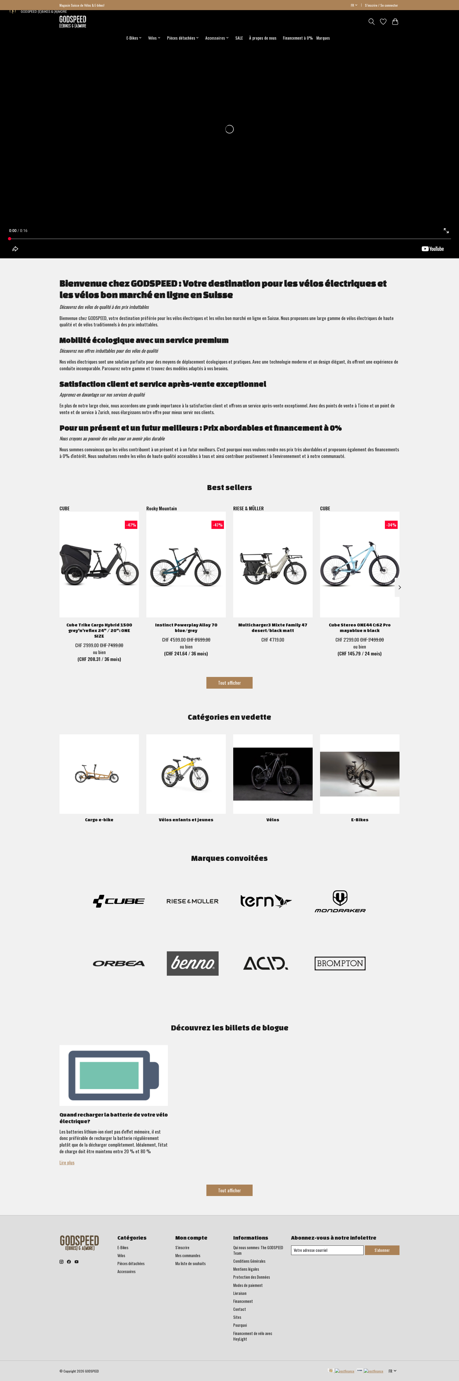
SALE (239, 38)
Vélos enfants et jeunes (186, 819)
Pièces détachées (130, 1263)
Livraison (239, 1293)
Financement (243, 1301)
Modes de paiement (248, 1285)
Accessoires (126, 1271)
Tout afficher (229, 682)
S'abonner (382, 1250)
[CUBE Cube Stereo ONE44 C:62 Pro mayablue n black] (360, 564)
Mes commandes (187, 1255)
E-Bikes (359, 819)
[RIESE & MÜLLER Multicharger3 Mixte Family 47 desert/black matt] (273, 564)
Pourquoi (240, 1325)
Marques (323, 38)
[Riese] (192, 901)
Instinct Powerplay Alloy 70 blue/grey (186, 627)
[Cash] (341, 1371)
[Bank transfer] (370, 1371)
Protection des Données (251, 1277)
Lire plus (67, 1162)
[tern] (266, 901)
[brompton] (340, 964)
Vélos (272, 819)
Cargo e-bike (99, 819)
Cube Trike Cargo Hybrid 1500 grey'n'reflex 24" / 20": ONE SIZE (99, 630)
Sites (237, 1317)
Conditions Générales (249, 1261)
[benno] (192, 964)
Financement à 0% (298, 38)
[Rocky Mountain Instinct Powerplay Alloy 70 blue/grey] (186, 564)
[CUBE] (119, 901)
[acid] (266, 964)
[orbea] (119, 964)
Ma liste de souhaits (190, 1263)
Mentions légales (246, 1269)
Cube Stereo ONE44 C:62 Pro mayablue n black (360, 627)
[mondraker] (340, 901)
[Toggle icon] (371, 21)
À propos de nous (263, 38)
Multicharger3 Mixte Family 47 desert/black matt (272, 627)
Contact (239, 1309)
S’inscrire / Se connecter (381, 5)
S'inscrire (182, 1247)
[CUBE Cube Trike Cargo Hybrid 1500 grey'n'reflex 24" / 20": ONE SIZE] (99, 564)
